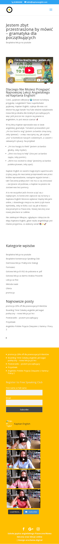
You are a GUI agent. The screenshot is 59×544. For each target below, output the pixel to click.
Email (8, 398)
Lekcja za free (12, 280)
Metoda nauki (12, 284)
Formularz (10, 267)
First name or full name (16, 388)
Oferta (9, 288)
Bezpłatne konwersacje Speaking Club (23, 258)
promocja (10, 292)
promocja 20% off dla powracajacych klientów (26, 306)
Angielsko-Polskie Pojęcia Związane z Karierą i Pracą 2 (28, 372)
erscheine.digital (34, 540)
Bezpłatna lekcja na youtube (18, 42)
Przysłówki (10, 322)
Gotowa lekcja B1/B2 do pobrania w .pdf (24, 271)
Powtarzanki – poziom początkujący (22, 317)
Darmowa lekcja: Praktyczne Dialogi (22, 263)
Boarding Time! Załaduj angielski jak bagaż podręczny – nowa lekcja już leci (27, 359)
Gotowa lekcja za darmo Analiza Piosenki (24, 275)
